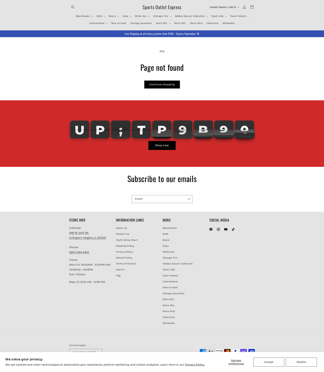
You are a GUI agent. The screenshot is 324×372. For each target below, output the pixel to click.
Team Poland (170, 275)
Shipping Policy (125, 245)
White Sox (168, 251)
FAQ (118, 275)
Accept (268, 362)
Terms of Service (126, 263)
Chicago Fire (170, 257)
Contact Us (122, 234)
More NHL (169, 305)
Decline (301, 362)
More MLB (169, 311)
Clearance (169, 317)
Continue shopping (162, 84)
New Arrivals (170, 287)
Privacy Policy (124, 251)
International (170, 281)
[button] (73, 7)
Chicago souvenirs (173, 293)
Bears (166, 239)
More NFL (168, 299)
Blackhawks (170, 228)
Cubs (166, 245)
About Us (121, 228)
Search (120, 269)
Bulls (165, 234)
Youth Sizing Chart (127, 239)
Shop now (162, 145)
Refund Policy (124, 257)
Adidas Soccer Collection (178, 263)
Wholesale (169, 323)
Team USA (169, 269)
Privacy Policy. (195, 364)
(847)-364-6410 (79, 252)
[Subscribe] (188, 199)
